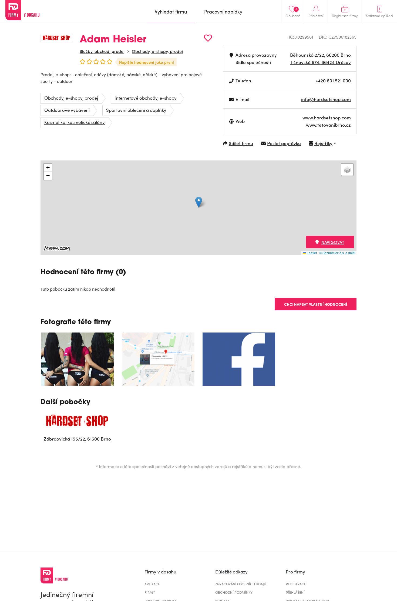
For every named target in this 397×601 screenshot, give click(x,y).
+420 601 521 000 (333, 80)
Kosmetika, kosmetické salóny (74, 122)
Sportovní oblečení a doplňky (136, 110)
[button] (198, 202)
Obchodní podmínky (234, 592)
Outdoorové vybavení (67, 110)
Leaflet (311, 252)
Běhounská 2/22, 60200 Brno (320, 55)
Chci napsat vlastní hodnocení (315, 304)
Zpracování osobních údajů (240, 583)
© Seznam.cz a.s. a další (337, 252)
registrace (296, 583)
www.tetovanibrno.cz (328, 125)
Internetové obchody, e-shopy (146, 98)
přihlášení (295, 592)
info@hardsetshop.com (326, 99)
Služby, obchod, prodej (102, 51)
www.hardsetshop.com (326, 117)
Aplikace (152, 583)
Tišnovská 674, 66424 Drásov (320, 62)
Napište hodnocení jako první (146, 62)
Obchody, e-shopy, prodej (157, 51)
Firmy (149, 592)
